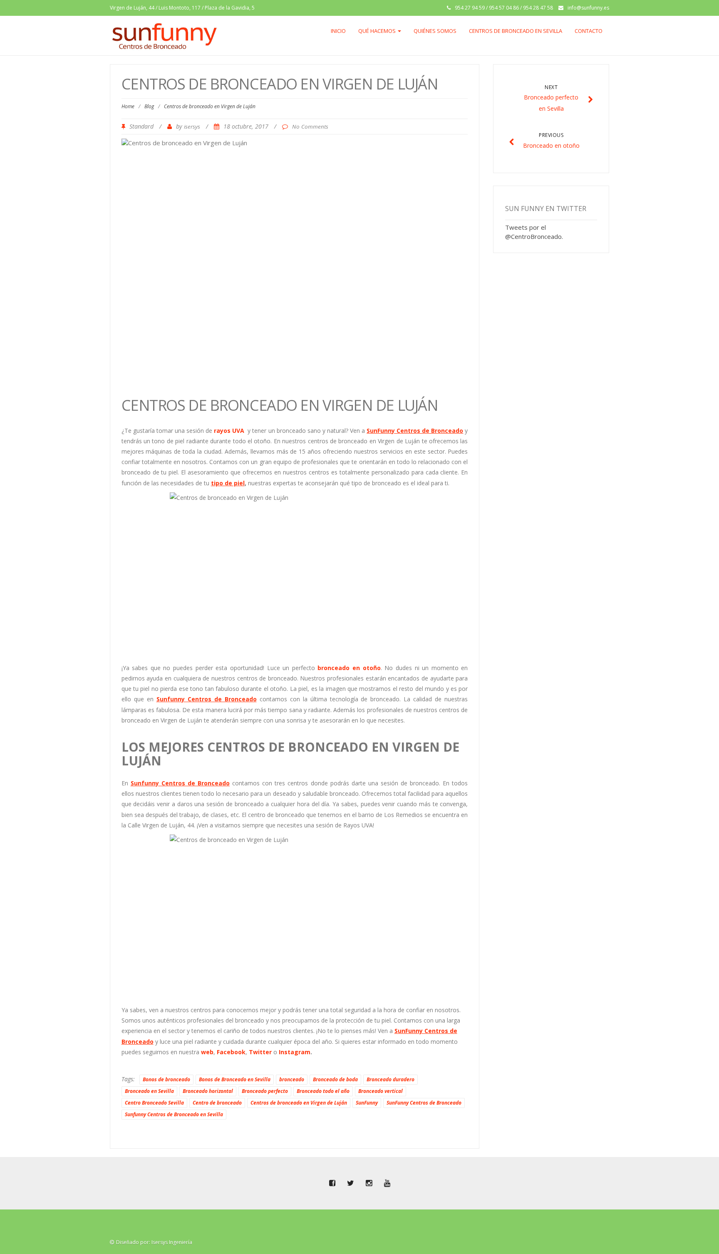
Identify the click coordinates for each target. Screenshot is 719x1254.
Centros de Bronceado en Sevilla (515, 31)
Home (127, 106)
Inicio (338, 31)
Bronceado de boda (335, 1079)
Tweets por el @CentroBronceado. (534, 231)
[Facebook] (332, 1183)
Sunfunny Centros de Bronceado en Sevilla (174, 1114)
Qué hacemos (377, 31)
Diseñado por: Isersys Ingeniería (154, 1242)
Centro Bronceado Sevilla (154, 1102)
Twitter (260, 1052)
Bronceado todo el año (323, 1091)
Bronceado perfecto (265, 1091)
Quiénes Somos (435, 31)
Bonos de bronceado (166, 1079)
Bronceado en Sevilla (149, 1091)
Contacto (588, 31)
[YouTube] (387, 1183)
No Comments (310, 126)
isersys (192, 126)
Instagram (294, 1052)
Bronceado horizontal (208, 1091)
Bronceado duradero (390, 1079)
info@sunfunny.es (588, 7)
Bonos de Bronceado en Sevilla (234, 1079)
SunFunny (367, 1102)
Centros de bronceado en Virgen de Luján (298, 1102)
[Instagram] (368, 1183)
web (207, 1052)
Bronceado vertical (380, 1091)
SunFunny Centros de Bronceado (424, 1102)
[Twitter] (350, 1183)
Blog (149, 106)
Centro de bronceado (217, 1102)
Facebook (231, 1052)
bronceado (291, 1079)
